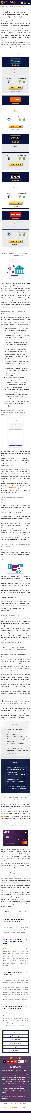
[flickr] (4, 1061)
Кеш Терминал (15, 1039)
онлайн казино (5, 861)
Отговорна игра (14, 1107)
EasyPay (15, 1047)
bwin (7, 813)
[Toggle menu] (29, 3)
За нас (6, 1107)
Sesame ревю (15, 168)
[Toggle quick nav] (25, 3)
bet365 (3, 813)
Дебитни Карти (15, 1036)
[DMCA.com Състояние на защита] (15, 1066)
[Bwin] (15, 176)
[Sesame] (15, 138)
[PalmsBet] (15, 61)
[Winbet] (15, 214)
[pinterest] (8, 1061)
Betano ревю (15, 129)
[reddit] (15, 1061)
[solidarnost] (22, 1062)
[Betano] (15, 99)
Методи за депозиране (15, 6)
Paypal (15, 1050)
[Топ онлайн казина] (21, 3)
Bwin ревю (16, 206)
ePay (15, 1032)
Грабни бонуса (16, 87)
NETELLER (12, 488)
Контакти (23, 1107)
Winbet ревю (15, 244)
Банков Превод (15, 1043)
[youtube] (11, 1061)
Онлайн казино (4, 6)
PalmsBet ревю (15, 91)
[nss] (26, 1062)
